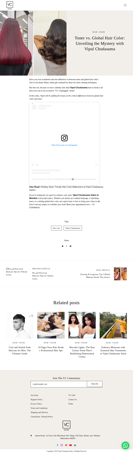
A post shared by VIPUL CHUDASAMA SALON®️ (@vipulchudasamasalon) (64, 179)
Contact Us (72, 400)
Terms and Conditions (39, 408)
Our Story (34, 395)
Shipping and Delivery (39, 412)
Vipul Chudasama (72, 228)
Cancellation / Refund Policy (42, 417)
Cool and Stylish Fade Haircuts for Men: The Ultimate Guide (20, 350)
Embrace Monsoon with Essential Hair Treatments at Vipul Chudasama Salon (113, 350)
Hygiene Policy (36, 400)
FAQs (70, 404)
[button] (125, 445)
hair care (56, 228)
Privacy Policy (36, 404)
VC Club (71, 395)
